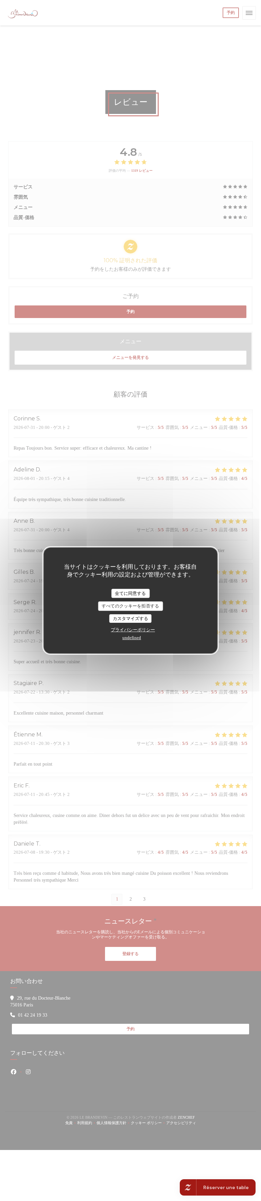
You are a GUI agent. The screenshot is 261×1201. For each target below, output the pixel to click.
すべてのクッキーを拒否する (130, 605)
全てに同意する (130, 593)
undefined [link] (131, 637)
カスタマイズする (130, 618)
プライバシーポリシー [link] (133, 629)
